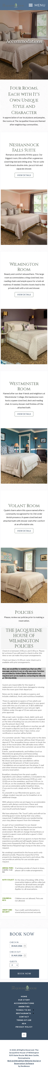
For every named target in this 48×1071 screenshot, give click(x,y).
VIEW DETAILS (24, 175)
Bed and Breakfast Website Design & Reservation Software (24, 1062)
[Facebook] (15, 1046)
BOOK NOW (24, 973)
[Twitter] (26, 1046)
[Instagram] (21, 1046)
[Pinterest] (32, 1046)
